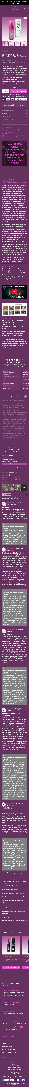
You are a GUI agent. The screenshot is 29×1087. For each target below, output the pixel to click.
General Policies (19, 1077)
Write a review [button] (14, 464)
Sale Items (6, 1040)
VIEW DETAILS (11, 967)
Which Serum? (8, 1043)
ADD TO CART (18, 91)
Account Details (9, 1049)
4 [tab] (14, 396)
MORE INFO (6, 388)
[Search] (24, 8)
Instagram (14, 1029)
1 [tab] (11, 396)
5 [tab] (15, 396)
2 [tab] (12, 396)
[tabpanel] (11, 381)
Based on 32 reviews (8, 460)
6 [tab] (16, 396)
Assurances (7, 1046)
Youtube (21, 1029)
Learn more (21, 104)
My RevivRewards (9, 1052)
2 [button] (11, 873)
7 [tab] (17, 396)
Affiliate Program (8, 1077)
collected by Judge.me (9, 461)
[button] (5, 472)
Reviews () (6, 498)
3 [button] (14, 873)
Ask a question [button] (14, 468)
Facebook (8, 1029)
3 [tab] (13, 396)
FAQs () (14, 498)
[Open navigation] (2, 8)
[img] (11, 502)
